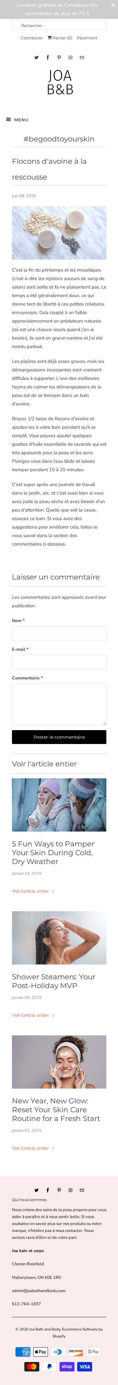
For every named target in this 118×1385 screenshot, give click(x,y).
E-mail (20, 649)
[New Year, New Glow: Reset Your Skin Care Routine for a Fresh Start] (59, 1062)
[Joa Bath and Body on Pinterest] (59, 57)
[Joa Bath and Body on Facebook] (48, 57)
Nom (18, 621)
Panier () (62, 37)
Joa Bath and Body (44, 1329)
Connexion (32, 37)
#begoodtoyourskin (59, 138)
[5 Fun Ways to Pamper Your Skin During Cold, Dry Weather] (59, 805)
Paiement (87, 37)
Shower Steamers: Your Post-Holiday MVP (53, 981)
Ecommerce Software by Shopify (78, 1333)
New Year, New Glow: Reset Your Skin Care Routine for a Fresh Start (56, 1109)
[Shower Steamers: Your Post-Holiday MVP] (59, 937)
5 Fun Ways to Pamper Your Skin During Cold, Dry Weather (53, 852)
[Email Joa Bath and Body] (82, 57)
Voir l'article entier (31, 891)
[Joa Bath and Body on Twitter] (36, 57)
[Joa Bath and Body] (59, 87)
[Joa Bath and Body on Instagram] (70, 57)
